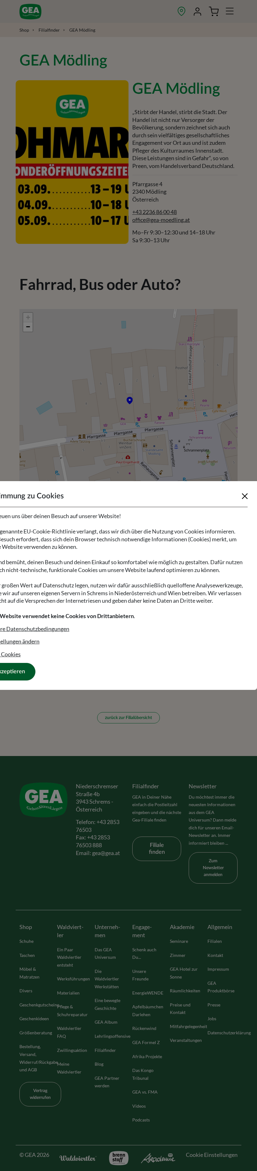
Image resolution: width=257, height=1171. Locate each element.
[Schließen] (244, 496)
